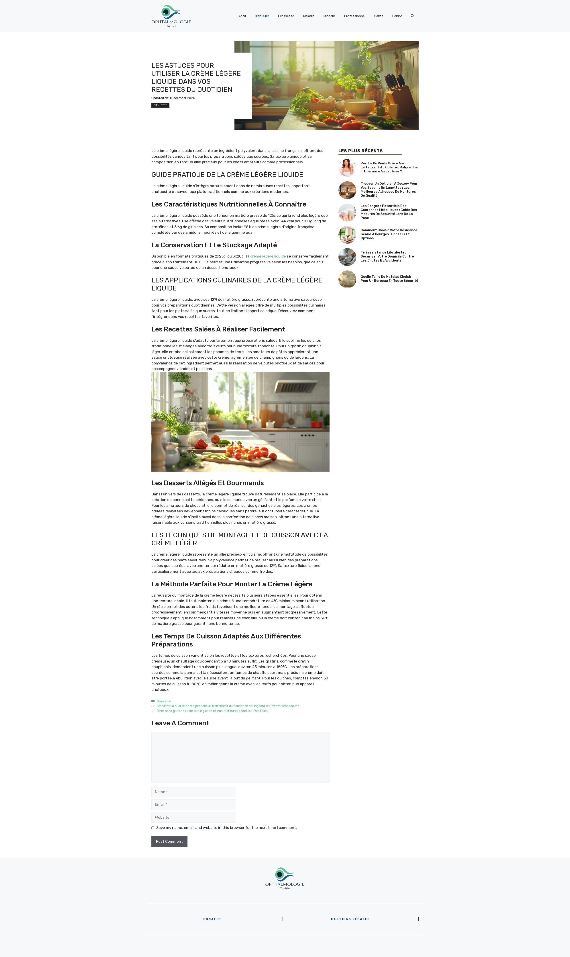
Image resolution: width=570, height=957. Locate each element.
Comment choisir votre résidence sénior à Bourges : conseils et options (389, 234)
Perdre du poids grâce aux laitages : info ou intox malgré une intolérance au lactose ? (389, 167)
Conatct (212, 919)
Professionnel (354, 16)
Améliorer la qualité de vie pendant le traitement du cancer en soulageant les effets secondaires (228, 706)
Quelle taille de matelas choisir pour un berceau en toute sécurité (389, 279)
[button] (412, 16)
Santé (378, 16)
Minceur (329, 16)
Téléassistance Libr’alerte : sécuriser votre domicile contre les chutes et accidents (387, 256)
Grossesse (286, 16)
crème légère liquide (268, 256)
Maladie (308, 16)
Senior (397, 16)
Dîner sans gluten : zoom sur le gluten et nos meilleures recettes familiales (212, 711)
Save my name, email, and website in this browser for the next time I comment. (226, 827)
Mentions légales (350, 919)
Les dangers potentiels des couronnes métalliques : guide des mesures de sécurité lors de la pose (389, 212)
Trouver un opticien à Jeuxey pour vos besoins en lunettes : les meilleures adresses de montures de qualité (389, 190)
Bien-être (262, 16)
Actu (242, 16)
